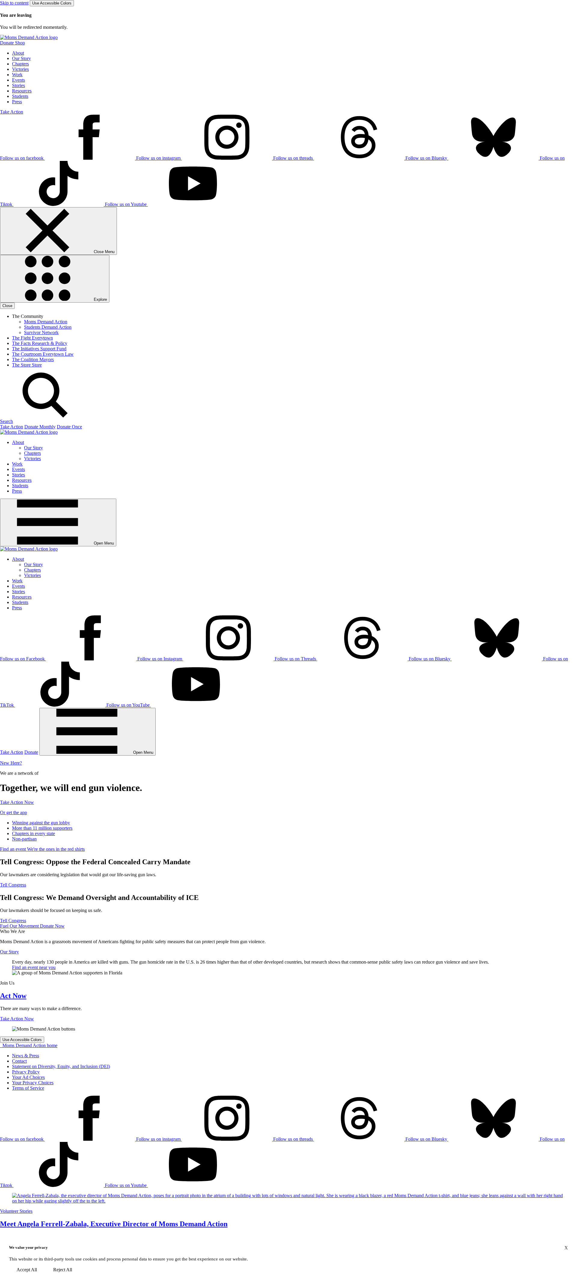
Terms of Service (28, 1088)
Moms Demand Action (45, 321)
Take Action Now (17, 802)
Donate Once (69, 426)
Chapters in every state (33, 833)
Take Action (11, 111)
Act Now (13, 996)
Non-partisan (24, 838)
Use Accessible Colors (52, 3)
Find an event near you (34, 967)
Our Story (21, 58)
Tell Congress (13, 884)
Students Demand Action (48, 327)
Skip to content (14, 2)
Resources (22, 90)
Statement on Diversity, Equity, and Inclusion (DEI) (61, 1066)
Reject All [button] (62, 1269)
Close (7, 305)
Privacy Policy (26, 1071)
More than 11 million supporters (42, 828)
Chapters (20, 63)
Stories (18, 85)
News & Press (25, 1055)
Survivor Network (41, 332)
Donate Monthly (40, 426)
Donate (31, 752)
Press (17, 101)
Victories (20, 69)
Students (20, 96)
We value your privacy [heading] (28, 1247)
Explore (100, 299)
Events (18, 80)
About (18, 53)
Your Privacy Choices (32, 1082)
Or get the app (13, 812)
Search (6, 421)
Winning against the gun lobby (41, 822)
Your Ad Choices (28, 1077)
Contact (19, 1061)
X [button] (566, 1247)
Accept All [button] (27, 1269)
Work (17, 74)
